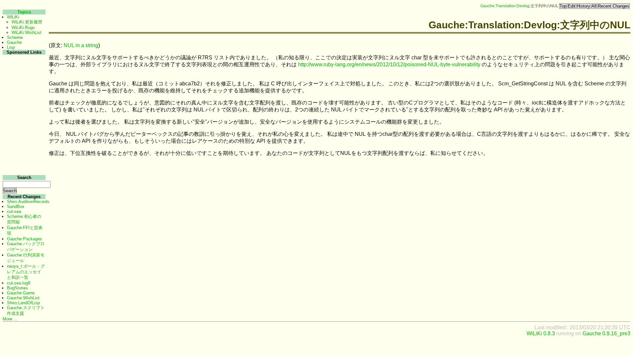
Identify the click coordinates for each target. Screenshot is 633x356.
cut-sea (14, 211)
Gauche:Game (21, 292)
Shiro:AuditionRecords (28, 201)
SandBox (15, 206)
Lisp (11, 47)
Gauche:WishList (23, 297)
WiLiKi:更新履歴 (27, 21)
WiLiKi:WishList (27, 32)
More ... (10, 318)
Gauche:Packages (24, 238)
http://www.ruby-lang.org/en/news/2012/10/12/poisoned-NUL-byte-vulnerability (389, 64)
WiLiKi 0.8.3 (541, 333)
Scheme (15, 37)
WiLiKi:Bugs (23, 27)
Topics (24, 12)
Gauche (487, 6)
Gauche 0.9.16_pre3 (606, 333)
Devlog (523, 6)
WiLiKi (13, 17)
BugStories (17, 287)
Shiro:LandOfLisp (23, 302)
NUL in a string (81, 45)
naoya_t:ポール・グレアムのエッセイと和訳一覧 (26, 272)
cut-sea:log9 (18, 283)
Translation (506, 6)
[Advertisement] (23, 154)
